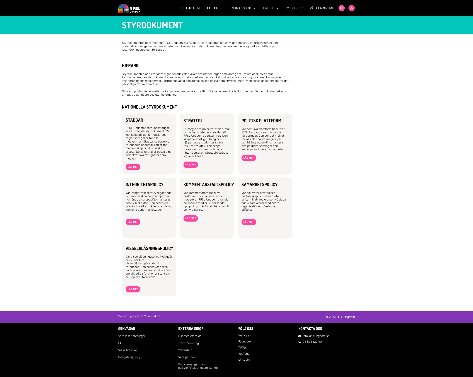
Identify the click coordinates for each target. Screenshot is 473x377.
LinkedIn (244, 359)
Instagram (245, 335)
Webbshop (294, 8)
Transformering (188, 343)
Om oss (268, 8)
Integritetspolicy (129, 357)
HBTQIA (212, 8)
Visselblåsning (127, 350)
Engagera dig (240, 8)
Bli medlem (191, 8)
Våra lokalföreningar (131, 336)
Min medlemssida (190, 336)
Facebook (244, 341)
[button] (341, 8)
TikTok (242, 347)
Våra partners (321, 8)
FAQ (121, 343)
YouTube (243, 353)
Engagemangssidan (191, 364)
